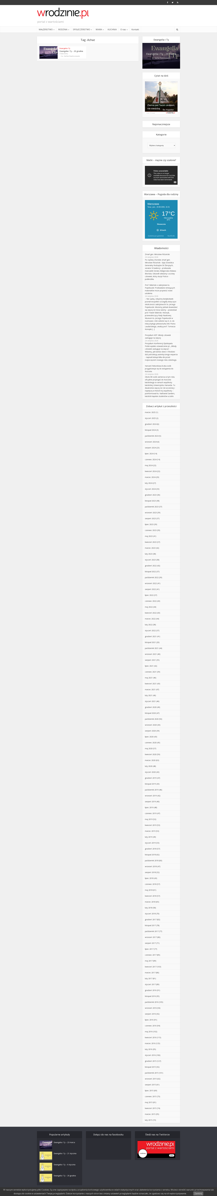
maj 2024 (149, 465)
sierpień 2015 (150, 1084)
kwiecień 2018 (150, 896)
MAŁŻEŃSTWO (46, 29)
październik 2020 (151, 719)
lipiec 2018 (149, 878)
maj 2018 (149, 890)
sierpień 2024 (150, 447)
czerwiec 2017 (150, 955)
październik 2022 (151, 577)
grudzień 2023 (150, 495)
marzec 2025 (150, 412)
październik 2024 (151, 436)
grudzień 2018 (150, 849)
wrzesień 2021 (151, 654)
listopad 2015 (150, 1067)
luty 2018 (148, 908)
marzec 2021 (150, 689)
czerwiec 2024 (150, 459)
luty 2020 (148, 766)
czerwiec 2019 (150, 813)
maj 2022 (149, 607)
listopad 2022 (150, 571)
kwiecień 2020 (150, 754)
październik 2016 (151, 1002)
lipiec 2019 (149, 807)
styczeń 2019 (150, 843)
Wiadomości (161, 248)
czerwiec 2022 (150, 601)
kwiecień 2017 (150, 966)
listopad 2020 (150, 713)
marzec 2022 (150, 619)
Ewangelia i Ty (65, 48)
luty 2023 (148, 554)
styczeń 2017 (150, 984)
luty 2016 (148, 1049)
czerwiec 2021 (150, 672)
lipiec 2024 (149, 453)
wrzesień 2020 (151, 725)
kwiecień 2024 (150, 471)
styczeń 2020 (150, 772)
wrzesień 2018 (151, 866)
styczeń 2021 (150, 701)
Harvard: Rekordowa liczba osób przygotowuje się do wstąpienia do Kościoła (159, 369)
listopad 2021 (150, 642)
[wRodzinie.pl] (63, 13)
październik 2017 (151, 931)
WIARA (99, 29)
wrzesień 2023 (151, 512)
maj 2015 (149, 1102)
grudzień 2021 (150, 636)
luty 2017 (148, 978)
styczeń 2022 (150, 630)
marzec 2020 (150, 760)
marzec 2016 (150, 1043)
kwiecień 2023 (150, 542)
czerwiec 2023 (150, 530)
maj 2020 (149, 748)
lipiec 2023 (149, 524)
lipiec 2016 (149, 1020)
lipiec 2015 (149, 1090)
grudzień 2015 (150, 1061)
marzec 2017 (150, 972)
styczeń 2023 (150, 560)
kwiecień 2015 (150, 1108)
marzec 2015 (150, 1114)
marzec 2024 (150, 477)
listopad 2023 (150, 501)
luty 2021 (148, 695)
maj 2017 (149, 961)
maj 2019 (149, 819)
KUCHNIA (112, 29)
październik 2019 (151, 790)
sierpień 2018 (150, 872)
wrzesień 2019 (151, 795)
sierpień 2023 (150, 518)
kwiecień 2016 (150, 1037)
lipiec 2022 (149, 595)
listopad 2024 (150, 430)
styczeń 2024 (150, 489)
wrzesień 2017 (151, 937)
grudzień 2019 (150, 778)
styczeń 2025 (150, 418)
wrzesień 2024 (151, 442)
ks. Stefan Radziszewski (70, 56)
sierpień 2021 (150, 660)
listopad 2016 (150, 996)
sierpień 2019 (150, 801)
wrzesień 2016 (151, 1008)
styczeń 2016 (150, 1055)
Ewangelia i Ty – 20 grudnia (71, 51)
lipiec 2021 (149, 666)
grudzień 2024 (150, 424)
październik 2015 (151, 1073)
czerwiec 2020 (150, 742)
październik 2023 (151, 506)
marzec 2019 (150, 831)
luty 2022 (148, 624)
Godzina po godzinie (156, 236)
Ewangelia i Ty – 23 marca (161, 54)
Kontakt (135, 29)
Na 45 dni (171, 236)
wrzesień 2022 (151, 583)
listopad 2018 (150, 854)
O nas (123, 29)
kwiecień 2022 (150, 613)
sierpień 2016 (150, 1014)
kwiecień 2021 (150, 683)
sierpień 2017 (150, 943)
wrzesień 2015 (151, 1079)
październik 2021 (151, 648)
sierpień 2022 (150, 589)
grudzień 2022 (150, 565)
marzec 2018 (150, 902)
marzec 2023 (150, 548)
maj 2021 (149, 677)
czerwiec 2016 (150, 1025)
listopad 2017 (150, 925)
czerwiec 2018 (150, 884)
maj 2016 (149, 1031)
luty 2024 (148, 483)
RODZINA (62, 29)
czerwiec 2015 (150, 1096)
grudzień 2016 (150, 990)
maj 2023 (149, 536)
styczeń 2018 (150, 913)
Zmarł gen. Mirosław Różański (157, 254)
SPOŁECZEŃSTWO (81, 29)
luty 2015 (148, 1120)
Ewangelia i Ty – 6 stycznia (64, 1164)
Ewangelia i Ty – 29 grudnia (65, 1175)
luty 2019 (148, 837)
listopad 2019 (150, 784)
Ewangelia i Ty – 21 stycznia (65, 1153)
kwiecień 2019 (150, 825)
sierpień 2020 (150, 731)
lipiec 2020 (149, 736)
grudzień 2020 (150, 707)
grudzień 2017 (150, 919)
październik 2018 (151, 860)
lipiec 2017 (149, 949)
